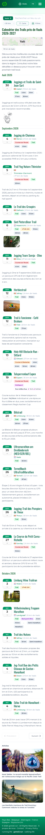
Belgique (15, 820)
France (35, 820)
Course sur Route (21, 142)
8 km (24, 146)
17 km (17, 96)
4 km (24, 92)
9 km (24, 297)
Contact (20, 828)
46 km (24, 461)
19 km (31, 297)
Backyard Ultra (27, 619)
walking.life (29, 832)
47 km (24, 479)
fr (33, 4)
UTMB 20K (26, 229)
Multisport (19, 385)
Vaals (18, 457)
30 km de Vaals (9, 49)
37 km (25, 423)
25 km (17, 183)
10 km (24, 366)
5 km (31, 92)
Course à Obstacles (22, 362)
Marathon (18, 627)
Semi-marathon (34, 623)
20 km (17, 233)
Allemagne (25, 820)
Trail (16, 92)
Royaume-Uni (17, 822)
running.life (7, 832)
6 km (24, 214)
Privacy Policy (32, 828)
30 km (25, 96)
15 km (35, 229)
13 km (31, 214)
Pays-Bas (6, 820)
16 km (31, 419)
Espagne (6, 822)
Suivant (35, 736)
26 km (17, 423)
